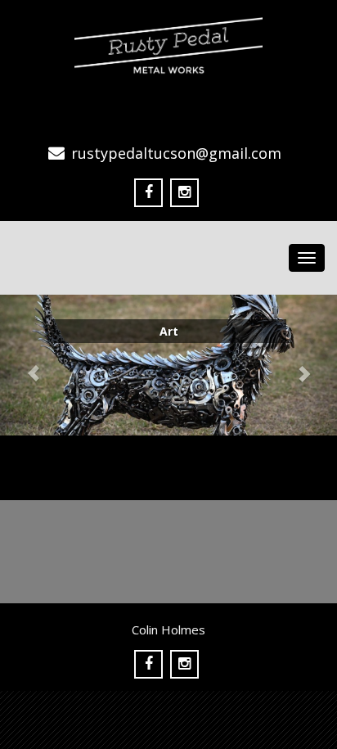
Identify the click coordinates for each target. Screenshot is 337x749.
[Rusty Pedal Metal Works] (168, 41)
